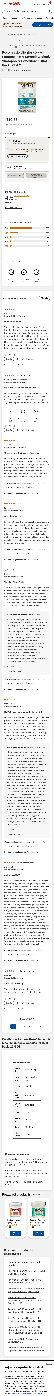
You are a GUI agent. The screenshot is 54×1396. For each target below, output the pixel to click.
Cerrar (49, 1364)
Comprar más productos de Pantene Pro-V (27, 1183)
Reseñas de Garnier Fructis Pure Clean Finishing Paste (24, 1281)
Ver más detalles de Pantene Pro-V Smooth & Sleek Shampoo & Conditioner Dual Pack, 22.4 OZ (26, 1173)
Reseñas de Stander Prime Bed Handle (24, 1263)
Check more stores (17, 156)
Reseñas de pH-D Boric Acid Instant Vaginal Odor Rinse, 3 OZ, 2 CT (26, 1290)
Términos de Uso (35, 1393)
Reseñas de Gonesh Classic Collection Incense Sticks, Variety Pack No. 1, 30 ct (25, 1300)
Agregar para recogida (36, 176)
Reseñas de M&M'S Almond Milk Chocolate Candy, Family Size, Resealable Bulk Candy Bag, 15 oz (25, 1329)
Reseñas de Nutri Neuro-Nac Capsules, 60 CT (23, 1340)
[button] (7, 1026)
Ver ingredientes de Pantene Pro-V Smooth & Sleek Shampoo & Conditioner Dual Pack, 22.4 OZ (26, 1162)
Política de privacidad (19, 1393)
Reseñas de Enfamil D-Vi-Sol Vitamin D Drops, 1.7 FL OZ (27, 1272)
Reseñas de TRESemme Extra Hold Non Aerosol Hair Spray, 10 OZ (26, 1311)
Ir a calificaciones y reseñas (16, 69)
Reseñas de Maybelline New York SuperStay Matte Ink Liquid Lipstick (26, 1349)
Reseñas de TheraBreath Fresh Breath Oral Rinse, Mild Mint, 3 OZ (25, 1319)
